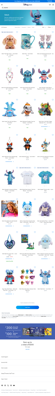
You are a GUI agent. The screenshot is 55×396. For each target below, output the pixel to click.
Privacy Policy (33, 390)
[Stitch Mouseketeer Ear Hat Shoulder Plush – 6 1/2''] (9, 209)
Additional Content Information (24, 390)
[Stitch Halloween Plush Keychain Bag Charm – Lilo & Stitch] (9, 145)
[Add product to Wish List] (17, 32)
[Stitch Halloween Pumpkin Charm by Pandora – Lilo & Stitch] (27, 110)
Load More (27, 307)
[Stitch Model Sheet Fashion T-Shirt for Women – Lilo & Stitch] (27, 177)
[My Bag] (53, 5)
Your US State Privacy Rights (41, 390)
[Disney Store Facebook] (1, 385)
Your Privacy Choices (4, 392)
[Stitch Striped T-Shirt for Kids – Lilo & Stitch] (45, 177)
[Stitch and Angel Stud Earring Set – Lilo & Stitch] (45, 42)
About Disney (24, 392)
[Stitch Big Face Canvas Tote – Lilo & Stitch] (9, 242)
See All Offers (50, 1)
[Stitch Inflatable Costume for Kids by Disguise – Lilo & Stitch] (9, 177)
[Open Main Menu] (2, 5)
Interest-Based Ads (30, 392)
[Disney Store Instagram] (5, 385)
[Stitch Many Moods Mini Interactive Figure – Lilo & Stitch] (27, 76)
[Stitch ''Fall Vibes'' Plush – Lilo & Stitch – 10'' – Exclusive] (9, 42)
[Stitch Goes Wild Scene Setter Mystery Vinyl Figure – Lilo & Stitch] (27, 242)
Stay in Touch (4, 379)
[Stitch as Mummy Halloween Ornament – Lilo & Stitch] (45, 145)
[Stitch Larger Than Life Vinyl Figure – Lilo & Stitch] (9, 110)
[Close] (54, 1)
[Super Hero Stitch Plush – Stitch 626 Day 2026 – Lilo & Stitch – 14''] (9, 277)
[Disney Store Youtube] (14, 385)
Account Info (4, 362)
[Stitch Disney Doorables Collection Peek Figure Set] (27, 277)
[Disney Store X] (8, 385)
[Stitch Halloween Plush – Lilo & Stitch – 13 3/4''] (27, 145)
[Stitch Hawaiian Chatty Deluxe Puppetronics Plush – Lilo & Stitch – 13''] (45, 76)
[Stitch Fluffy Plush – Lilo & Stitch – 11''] (45, 277)
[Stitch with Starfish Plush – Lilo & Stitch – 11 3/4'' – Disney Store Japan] (45, 209)
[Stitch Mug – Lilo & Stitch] (27, 42)
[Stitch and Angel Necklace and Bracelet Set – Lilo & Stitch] (9, 76)
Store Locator (4, 368)
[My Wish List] (50, 5)
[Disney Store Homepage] (27, 4)
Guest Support (4, 357)
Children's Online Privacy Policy (15, 392)
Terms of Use (15, 390)
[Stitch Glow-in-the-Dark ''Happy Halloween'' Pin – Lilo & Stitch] (45, 110)
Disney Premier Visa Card (7, 373)
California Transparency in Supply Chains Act (42, 392)
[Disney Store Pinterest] (11, 385)
